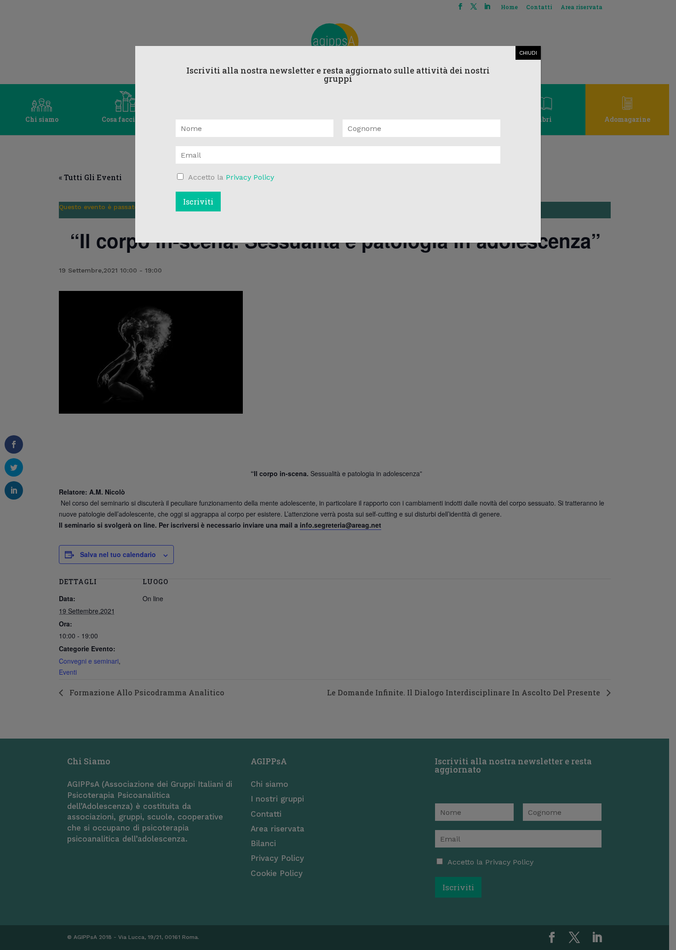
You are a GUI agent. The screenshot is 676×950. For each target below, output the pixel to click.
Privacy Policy (250, 177)
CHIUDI (528, 53)
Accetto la (231, 177)
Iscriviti (198, 201)
